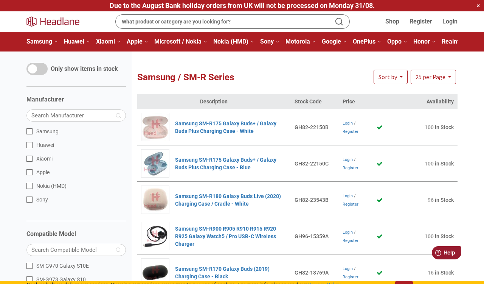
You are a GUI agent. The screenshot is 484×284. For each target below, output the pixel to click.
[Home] (57, 21)
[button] (433, 77)
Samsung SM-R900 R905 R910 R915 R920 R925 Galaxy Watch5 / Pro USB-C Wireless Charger (225, 236)
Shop (392, 21)
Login (450, 21)
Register (421, 21)
